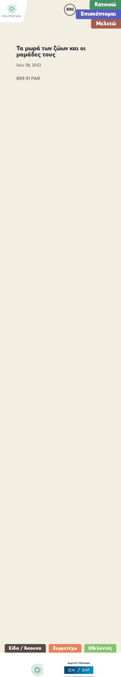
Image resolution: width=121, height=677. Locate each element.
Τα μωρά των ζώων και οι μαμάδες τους (51, 52)
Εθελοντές (100, 648)
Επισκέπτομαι (98, 14)
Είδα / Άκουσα (25, 648)
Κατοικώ (105, 4)
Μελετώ (106, 23)
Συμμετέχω (65, 648)
